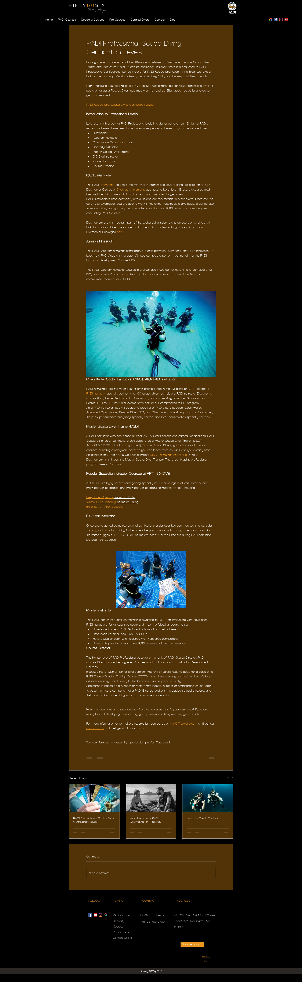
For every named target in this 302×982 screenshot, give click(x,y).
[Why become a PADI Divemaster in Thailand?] (151, 798)
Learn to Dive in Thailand (203, 818)
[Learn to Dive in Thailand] (207, 798)
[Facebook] (276, 19)
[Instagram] (286, 19)
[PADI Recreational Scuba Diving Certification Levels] (94, 798)
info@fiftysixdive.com (153, 915)
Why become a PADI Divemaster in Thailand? (145, 820)
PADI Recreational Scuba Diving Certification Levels (94, 820)
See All (229, 777)
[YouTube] (95, 915)
